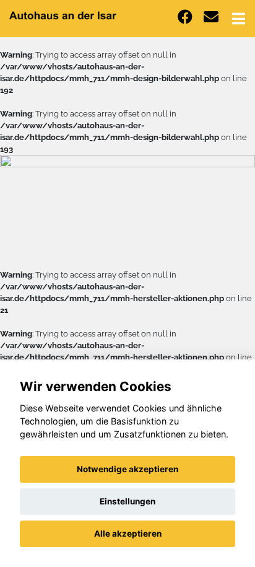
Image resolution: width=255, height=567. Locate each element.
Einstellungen (127, 501)
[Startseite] (62, 14)
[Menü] (238, 19)
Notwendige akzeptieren (127, 469)
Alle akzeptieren (128, 533)
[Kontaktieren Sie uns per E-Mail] (211, 17)
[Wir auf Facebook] (185, 17)
